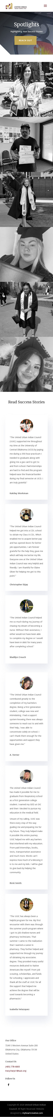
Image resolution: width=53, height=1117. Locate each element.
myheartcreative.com (32, 1113)
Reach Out (25, 40)
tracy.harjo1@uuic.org (15, 1070)
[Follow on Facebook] (8, 1085)
